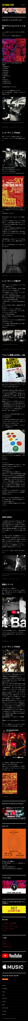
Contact (4, 1011)
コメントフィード (7, 945)
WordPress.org (7, 946)
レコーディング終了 (8, 925)
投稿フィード (6, 943)
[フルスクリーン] (24, 818)
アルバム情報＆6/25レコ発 (13, 355)
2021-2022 (7, 517)
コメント (21, 127)
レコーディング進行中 (11, 281)
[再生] (3, 818)
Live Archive (5, 1008)
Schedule (4, 988)
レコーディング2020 (11, 647)
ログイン (5, 941)
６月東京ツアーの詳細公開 (9, 923)
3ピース (5, 930)
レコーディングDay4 (11, 132)
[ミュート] (22, 818)
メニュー (23, 4)
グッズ (14, 510)
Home (3, 985)
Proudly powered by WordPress (9, 1018)
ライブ (17, 510)
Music (3, 991)
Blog (3, 1004)
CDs (3, 995)
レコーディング (16, 127)
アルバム (11, 127)
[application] (14, 813)
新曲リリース (7, 584)
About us (4, 998)
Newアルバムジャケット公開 (10, 926)
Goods (3, 1001)
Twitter (4, 1014)
